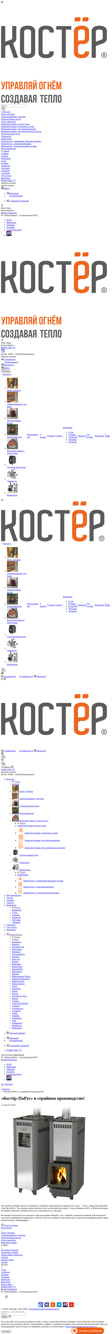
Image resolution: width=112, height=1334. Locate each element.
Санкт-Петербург (20, 1003)
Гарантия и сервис (9, 1252)
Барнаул (15, 944)
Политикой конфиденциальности (81, 1326)
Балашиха (16, 942)
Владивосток (18, 947)
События (5, 1272)
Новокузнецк (18, 981)
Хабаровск (17, 1023)
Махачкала (17, 971)
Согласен (6, 1331)
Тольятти (16, 1011)
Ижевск (15, 957)
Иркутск (16, 959)
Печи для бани (8, 1233)
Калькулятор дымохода (12, 1255)
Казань (15, 961)
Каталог (16, 784)
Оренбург (16, 988)
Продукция (6, 1228)
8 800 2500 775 (8, 180)
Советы (4, 1257)
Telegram (11, 225)
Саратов (16, 1006)
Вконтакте (11, 222)
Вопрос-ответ (7, 1260)
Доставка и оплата (9, 1250)
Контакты (5, 1282)
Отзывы (5, 1274)
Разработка (5, 1311)
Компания (16, 910)
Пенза (15, 991)
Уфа (14, 1020)
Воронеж (16, 952)
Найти (4, 1317)
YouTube (10, 227)
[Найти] (3, 109)
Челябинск (17, 1025)
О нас (3, 1269)
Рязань (15, 998)
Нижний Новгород (21, 979)
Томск (15, 1013)
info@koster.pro (10, 213)
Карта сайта (6, 1284)
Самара (15, 1001)
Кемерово (16, 964)
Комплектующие (9, 1242)
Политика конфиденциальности (44, 1309)
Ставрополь (17, 1008)
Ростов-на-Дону (19, 996)
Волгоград (17, 949)
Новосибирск (18, 984)
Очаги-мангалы (8, 1240)
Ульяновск (17, 1018)
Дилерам (5, 1277)
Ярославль (17, 1028)
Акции (4, 1262)
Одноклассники (14, 230)
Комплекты (22, 875)
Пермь (15, 993)
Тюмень (15, 1016)
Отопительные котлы (11, 1238)
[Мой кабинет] (2, 673)
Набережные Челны (21, 976)
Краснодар (17, 966)
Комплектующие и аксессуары (31, 825)
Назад (17, 781)
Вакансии (5, 1279)
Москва (15, 974)
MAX (9, 220)
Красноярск (17, 969)
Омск (14, 986)
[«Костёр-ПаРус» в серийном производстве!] (49, 1201)
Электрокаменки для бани (13, 1235)
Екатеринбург (18, 954)
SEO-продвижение (18, 1311)
